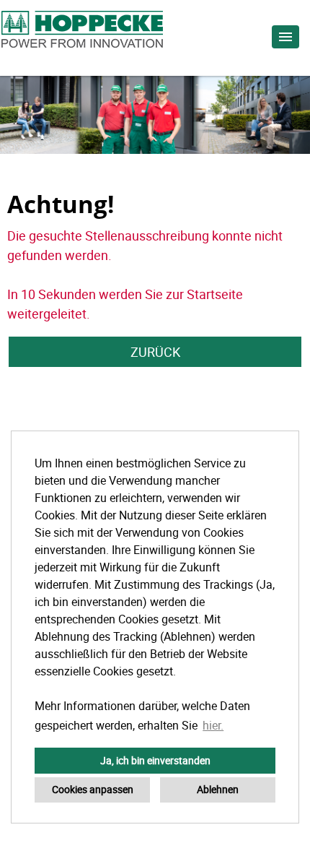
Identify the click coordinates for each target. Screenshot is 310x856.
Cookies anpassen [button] (92, 789)
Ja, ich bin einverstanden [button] (155, 760)
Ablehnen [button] (218, 789)
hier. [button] (213, 725)
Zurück (155, 351)
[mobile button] (285, 36)
